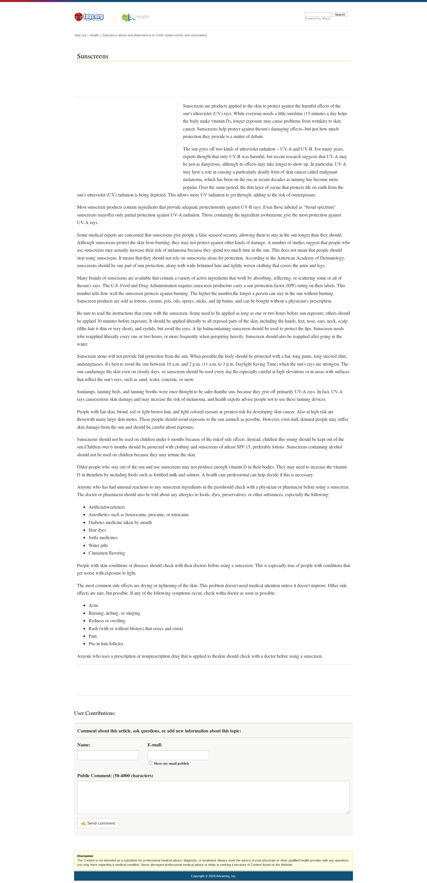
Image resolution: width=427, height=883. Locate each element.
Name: (83, 744)
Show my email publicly (171, 763)
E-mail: (155, 744)
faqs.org (80, 35)
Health (142, 16)
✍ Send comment (98, 823)
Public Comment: (115, 775)
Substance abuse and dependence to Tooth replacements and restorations (154, 35)
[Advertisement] (182, 82)
